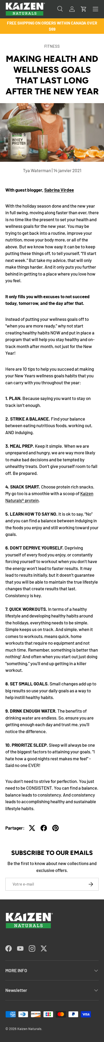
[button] (84, 9)
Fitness (52, 46)
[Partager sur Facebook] (44, 828)
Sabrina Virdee (59, 189)
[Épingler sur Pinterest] (55, 828)
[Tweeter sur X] (32, 828)
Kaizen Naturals (29, 1029)
